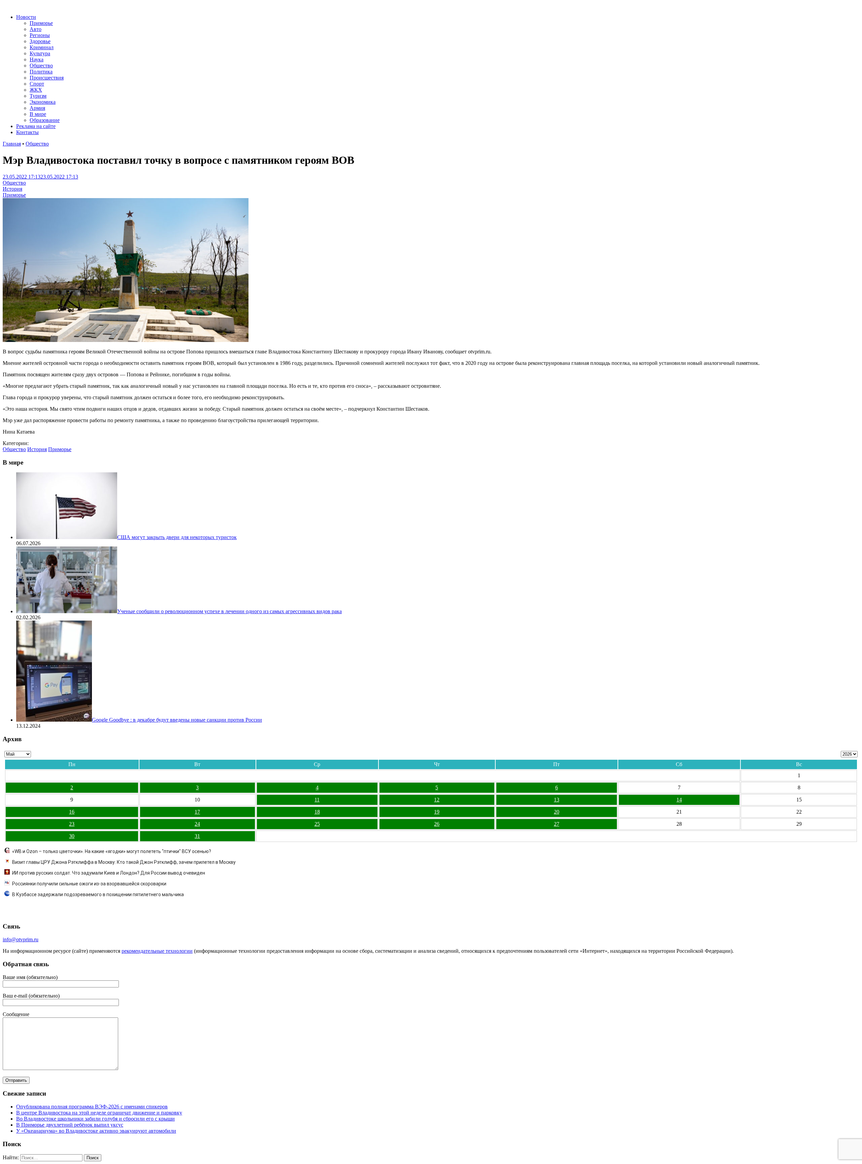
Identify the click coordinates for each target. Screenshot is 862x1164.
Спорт (37, 84)
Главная (12, 144)
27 (556, 824)
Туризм (38, 96)
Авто (35, 29)
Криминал (42, 47)
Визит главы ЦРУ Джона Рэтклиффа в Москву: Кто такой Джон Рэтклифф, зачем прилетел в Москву (124, 862)
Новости (26, 17)
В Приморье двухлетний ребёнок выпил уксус (69, 1125)
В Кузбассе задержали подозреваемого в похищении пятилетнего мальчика (98, 894)
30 (71, 836)
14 (679, 800)
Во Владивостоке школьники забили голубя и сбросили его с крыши (95, 1119)
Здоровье (40, 41)
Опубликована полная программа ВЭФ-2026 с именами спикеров (92, 1106)
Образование (45, 120)
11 (317, 800)
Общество (41, 65)
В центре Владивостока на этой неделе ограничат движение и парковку (99, 1112)
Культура (40, 53)
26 (436, 824)
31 (197, 836)
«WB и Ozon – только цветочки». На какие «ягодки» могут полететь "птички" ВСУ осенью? (111, 851)
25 (317, 824)
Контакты (27, 132)
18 (317, 812)
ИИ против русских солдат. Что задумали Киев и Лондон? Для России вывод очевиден (108, 873)
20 (556, 812)
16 (71, 812)
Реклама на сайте (36, 126)
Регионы (40, 35)
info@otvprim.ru (20, 939)
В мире (38, 114)
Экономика (43, 102)
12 (436, 800)
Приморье (41, 23)
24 (197, 824)
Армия (37, 108)
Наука (36, 59)
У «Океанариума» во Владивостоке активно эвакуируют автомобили (96, 1131)
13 (556, 800)
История (12, 189)
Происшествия (47, 78)
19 (436, 812)
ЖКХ (36, 90)
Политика (41, 71)
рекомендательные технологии (157, 951)
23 (71, 824)
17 (197, 812)
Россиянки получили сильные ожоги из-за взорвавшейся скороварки (89, 883)
